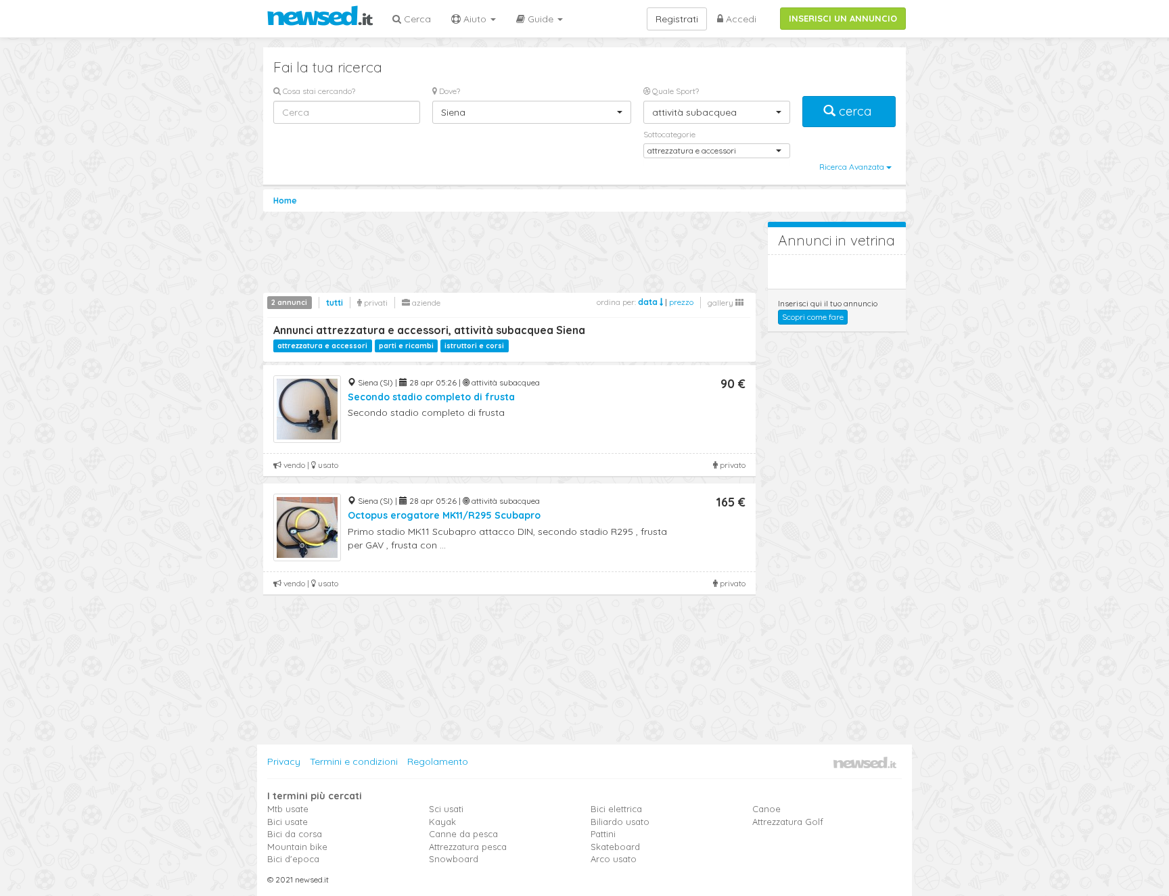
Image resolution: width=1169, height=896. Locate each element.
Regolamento (437, 761)
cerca (855, 111)
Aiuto (475, 19)
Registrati (677, 19)
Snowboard (453, 858)
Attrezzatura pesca (468, 846)
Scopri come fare (813, 317)
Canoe (766, 808)
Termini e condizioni (354, 761)
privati (375, 303)
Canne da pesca (463, 833)
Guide (540, 19)
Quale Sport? (674, 91)
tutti (334, 303)
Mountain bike (297, 846)
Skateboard (615, 846)
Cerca (416, 19)
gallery (721, 303)
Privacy (283, 761)
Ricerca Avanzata (852, 167)
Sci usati (446, 808)
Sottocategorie (669, 134)
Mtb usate (287, 808)
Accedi (739, 19)
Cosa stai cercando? (318, 91)
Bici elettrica (616, 808)
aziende (425, 303)
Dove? (448, 91)
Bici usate (287, 821)
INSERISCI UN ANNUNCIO (843, 18)
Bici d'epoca (293, 858)
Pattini (603, 833)
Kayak (442, 821)
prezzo (681, 302)
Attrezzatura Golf (787, 821)
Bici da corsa (294, 833)
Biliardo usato (620, 821)
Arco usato (614, 858)
